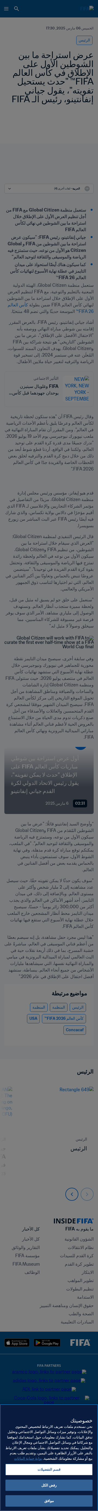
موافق (49, 1500)
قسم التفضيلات (49, 1469)
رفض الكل (49, 1485)
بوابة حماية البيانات (28, 1458)
